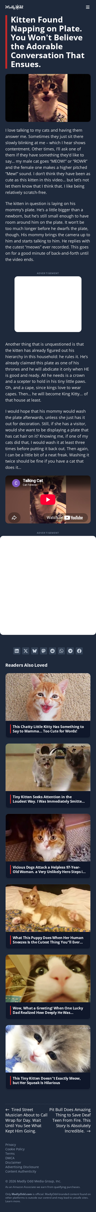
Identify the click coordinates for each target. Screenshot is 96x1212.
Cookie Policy (15, 1149)
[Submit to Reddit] (52, 650)
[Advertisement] (48, 304)
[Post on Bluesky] (34, 650)
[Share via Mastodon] (43, 650)
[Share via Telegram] (70, 650)
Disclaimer (13, 1162)
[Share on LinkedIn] (16, 650)
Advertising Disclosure (22, 1167)
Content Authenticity (20, 1171)
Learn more (12, 1201)
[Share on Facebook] (79, 650)
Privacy (10, 1144)
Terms (10, 1153)
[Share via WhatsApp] (61, 650)
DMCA (10, 1158)
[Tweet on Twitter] (25, 650)
